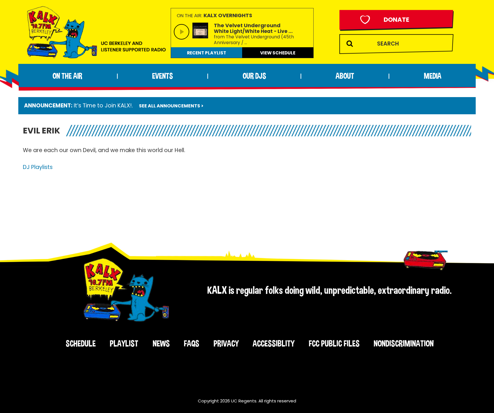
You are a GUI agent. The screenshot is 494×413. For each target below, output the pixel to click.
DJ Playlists (38, 167)
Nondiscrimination (404, 343)
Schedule (81, 343)
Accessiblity (273, 343)
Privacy (226, 343)
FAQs (191, 343)
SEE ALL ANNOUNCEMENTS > (171, 106)
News (161, 343)
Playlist (124, 343)
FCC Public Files (334, 343)
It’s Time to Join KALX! (103, 105)
